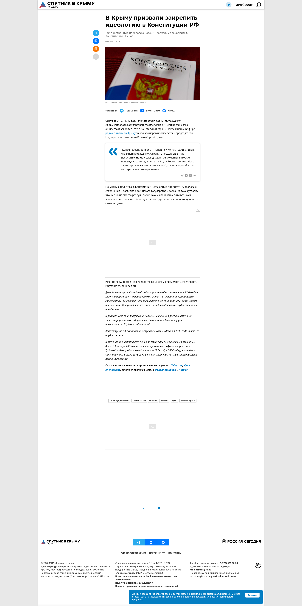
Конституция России (119, 401)
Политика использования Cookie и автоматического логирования (146, 578)
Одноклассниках (165, 370)
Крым (174, 401)
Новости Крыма (188, 401)
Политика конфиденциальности (134, 583)
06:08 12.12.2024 (112, 41)
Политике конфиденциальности (209, 594)
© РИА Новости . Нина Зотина (117, 103)
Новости (164, 401)
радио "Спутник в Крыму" (121, 133)
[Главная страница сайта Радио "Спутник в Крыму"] (67, 4)
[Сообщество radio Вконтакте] (151, 542)
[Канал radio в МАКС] (163, 542)
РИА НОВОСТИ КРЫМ (133, 553)
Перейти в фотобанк (138, 103)
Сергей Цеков (139, 401)
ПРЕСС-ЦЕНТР (157, 553)
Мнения (153, 401)
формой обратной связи (222, 576)
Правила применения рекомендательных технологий (146, 586)
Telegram (176, 366)
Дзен (187, 366)
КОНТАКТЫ (175, 553)
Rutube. (183, 370)
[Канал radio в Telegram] (139, 542)
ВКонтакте (112, 370)
